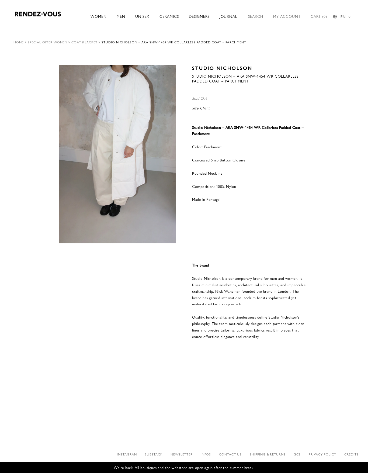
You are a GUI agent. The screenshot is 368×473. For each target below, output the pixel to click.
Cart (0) (319, 16)
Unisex (142, 16)
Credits (351, 454)
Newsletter (182, 454)
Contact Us (230, 454)
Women (99, 16)
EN (343, 16)
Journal (228, 16)
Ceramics (169, 16)
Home (18, 42)
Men (121, 16)
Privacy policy (322, 454)
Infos (206, 454)
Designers (199, 16)
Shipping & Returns (268, 454)
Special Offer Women (47, 42)
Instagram (127, 454)
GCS (297, 454)
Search (255, 16)
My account (287, 16)
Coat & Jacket (84, 42)
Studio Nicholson (222, 67)
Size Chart (201, 108)
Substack (153, 454)
